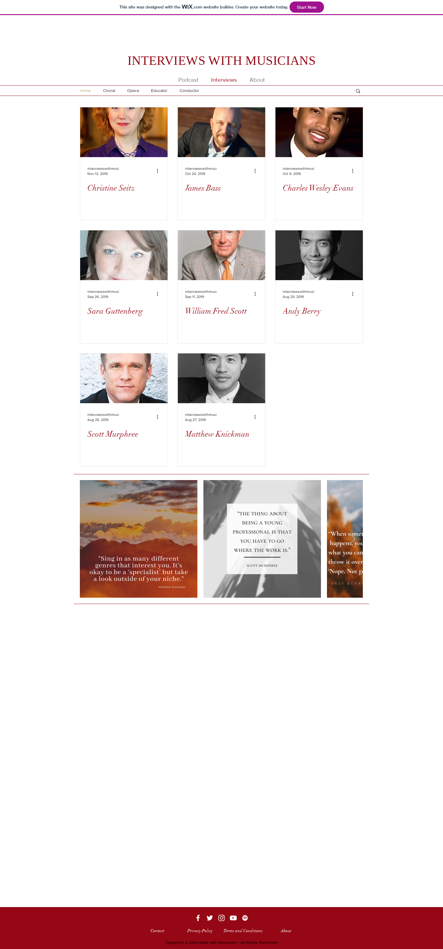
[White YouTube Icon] (233, 918)
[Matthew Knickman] (221, 378)
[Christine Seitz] (124, 132)
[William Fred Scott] (221, 255)
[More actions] (159, 170)
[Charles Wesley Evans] (319, 132)
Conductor (189, 90)
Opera (133, 90)
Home (85, 90)
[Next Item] (352, 539)
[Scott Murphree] (124, 378)
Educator (159, 90)
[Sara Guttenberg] (124, 255)
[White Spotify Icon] (245, 918)
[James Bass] (221, 132)
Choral (109, 90)
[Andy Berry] (319, 255)
